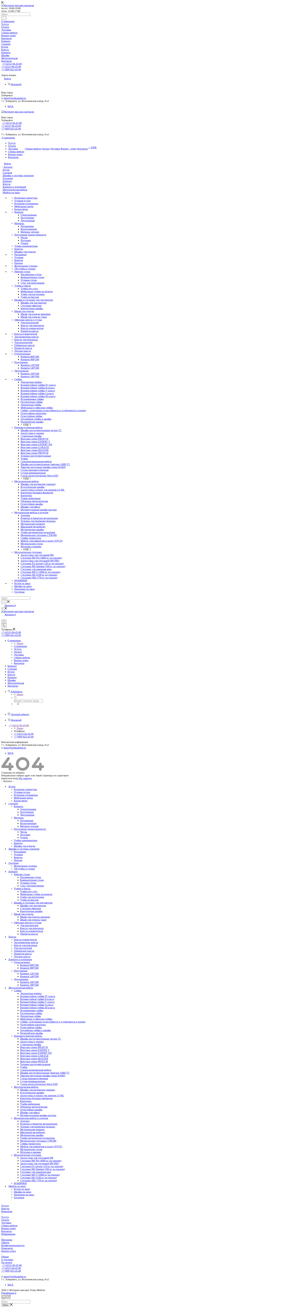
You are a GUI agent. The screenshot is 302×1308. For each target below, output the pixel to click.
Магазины (6, 1239)
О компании (20, 646)
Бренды (5, 1208)
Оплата (5, 1220)
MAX (11, 106)
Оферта (5, 1242)
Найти (5, 1305)
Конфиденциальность (13, 1245)
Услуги (5, 1205)
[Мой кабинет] (2, 618)
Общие (5, 1256)
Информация (8, 1234)
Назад (20, 643)
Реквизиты (7, 1248)
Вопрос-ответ (8, 1228)
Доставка (6, 1222)
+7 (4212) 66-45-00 (12, 64)
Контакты (6, 1231)
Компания (6, 1211)
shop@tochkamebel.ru (15, 98)
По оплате (6, 1262)
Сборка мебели (9, 1225)
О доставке (7, 1259)
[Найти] (3, 18)
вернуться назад (9, 778)
